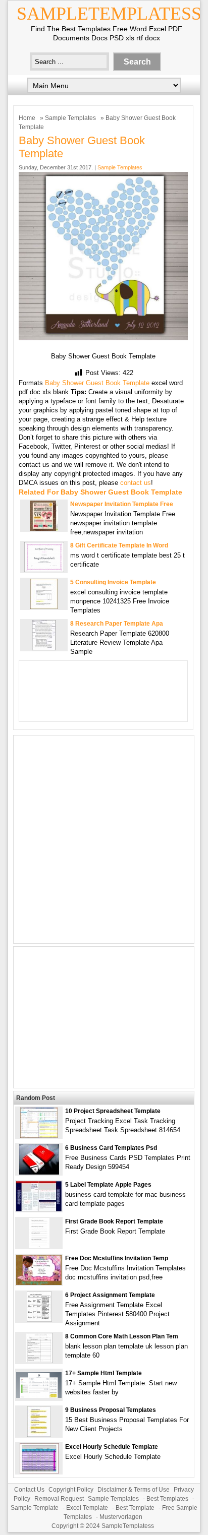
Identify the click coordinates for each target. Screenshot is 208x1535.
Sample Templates (70, 117)
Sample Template (35, 1507)
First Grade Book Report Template (114, 1221)
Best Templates (167, 1498)
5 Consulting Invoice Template (113, 582)
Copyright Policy (70, 1489)
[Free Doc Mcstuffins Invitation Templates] (39, 1282)
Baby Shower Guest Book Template (97, 383)
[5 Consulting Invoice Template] (44, 606)
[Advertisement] (104, 839)
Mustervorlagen (120, 1516)
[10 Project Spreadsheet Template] (39, 1135)
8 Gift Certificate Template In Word (119, 545)
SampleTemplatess (109, 14)
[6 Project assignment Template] (39, 1319)
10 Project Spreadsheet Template (113, 1111)
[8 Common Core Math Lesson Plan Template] (39, 1361)
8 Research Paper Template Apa (116, 623)
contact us (135, 482)
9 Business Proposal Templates (110, 1410)
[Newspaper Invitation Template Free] (44, 528)
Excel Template (87, 1507)
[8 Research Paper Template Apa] (44, 648)
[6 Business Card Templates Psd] (39, 1172)
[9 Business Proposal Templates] (38, 1434)
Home (27, 117)
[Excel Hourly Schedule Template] (39, 1471)
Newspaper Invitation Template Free (121, 504)
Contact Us (29, 1489)
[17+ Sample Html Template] (39, 1395)
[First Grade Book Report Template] (39, 1246)
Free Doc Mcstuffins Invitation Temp (116, 1258)
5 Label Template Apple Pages (108, 1184)
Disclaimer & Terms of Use (133, 1489)
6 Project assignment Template (110, 1295)
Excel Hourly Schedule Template (111, 1446)
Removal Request (59, 1498)
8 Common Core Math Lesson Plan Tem (121, 1336)
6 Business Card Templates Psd (111, 1147)
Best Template (135, 1507)
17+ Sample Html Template (103, 1373)
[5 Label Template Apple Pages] (39, 1209)
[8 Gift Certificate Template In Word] (44, 570)
